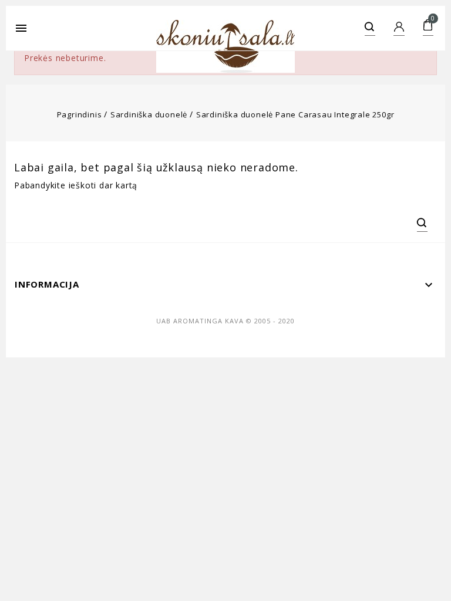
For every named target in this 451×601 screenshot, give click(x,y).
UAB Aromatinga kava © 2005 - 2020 (225, 320)
